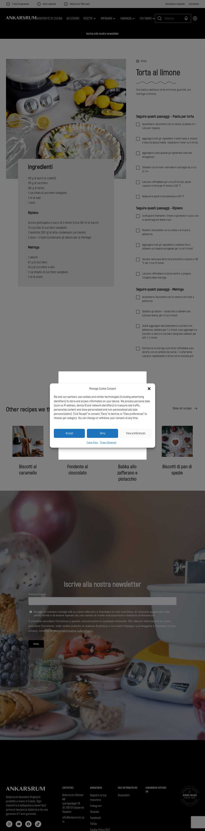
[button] (149, 389)
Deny (102, 433)
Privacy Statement (108, 442)
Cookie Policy (92, 442)
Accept (69, 433)
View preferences (135, 433)
